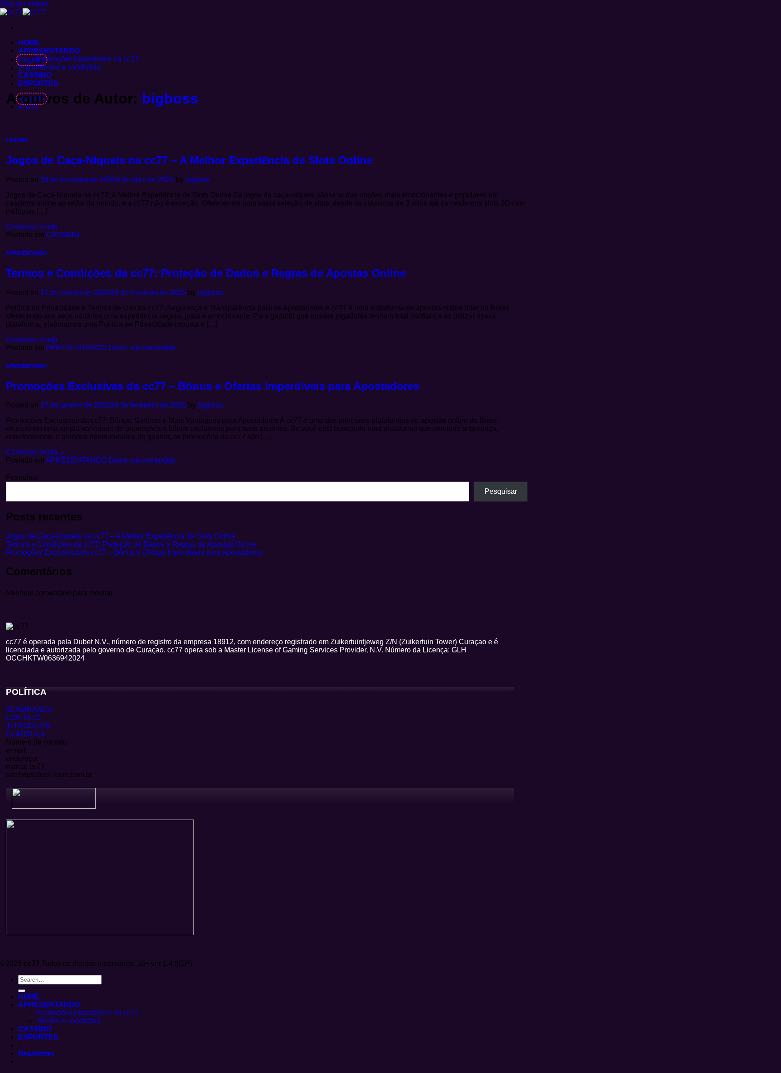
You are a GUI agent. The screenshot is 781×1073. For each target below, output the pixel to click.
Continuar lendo (36, 226)
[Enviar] (21, 990)
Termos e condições (68, 67)
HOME (29, 43)
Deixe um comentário (142, 347)
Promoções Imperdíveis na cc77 (87, 59)
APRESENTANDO (49, 51)
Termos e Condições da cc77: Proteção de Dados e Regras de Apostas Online (206, 273)
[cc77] (22, 12)
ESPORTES (38, 83)
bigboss (170, 98)
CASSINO (35, 75)
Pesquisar (22, 477)
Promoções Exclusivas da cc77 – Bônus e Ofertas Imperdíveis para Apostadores (212, 386)
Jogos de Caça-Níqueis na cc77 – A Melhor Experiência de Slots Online (189, 160)
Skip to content (23, 4)
